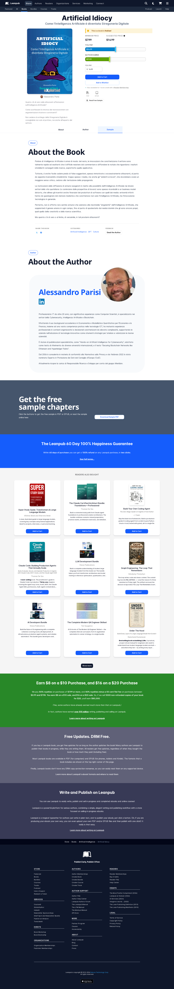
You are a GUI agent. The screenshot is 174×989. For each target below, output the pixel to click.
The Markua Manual (79, 910)
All (17, 9)
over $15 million (81, 712)
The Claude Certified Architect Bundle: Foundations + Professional (87, 504)
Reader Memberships (118, 874)
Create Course (77, 882)
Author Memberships (80, 874)
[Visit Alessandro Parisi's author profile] (118, 284)
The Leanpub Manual (80, 904)
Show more (87, 666)
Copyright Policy (116, 921)
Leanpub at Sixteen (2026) (120, 896)
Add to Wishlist (102, 83)
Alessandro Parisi (51, 97)
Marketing (88, 3)
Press (74, 948)
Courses (44, 9)
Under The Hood (136, 630)
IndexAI (37, 910)
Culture (96, 232)
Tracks (53, 9)
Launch (159, 9)
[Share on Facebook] (41, 232)
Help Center (114, 882)
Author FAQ (76, 896)
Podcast (148, 9)
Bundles (34, 9)
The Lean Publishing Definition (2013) (124, 904)
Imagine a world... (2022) (119, 901)
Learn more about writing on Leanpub (87, 718)
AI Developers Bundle (37, 622)
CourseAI (37, 904)
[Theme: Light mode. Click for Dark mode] (153, 3)
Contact (75, 945)
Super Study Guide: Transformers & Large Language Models (37, 511)
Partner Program (78, 923)
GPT (90, 232)
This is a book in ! (101, 31)
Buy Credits (114, 877)
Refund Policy (115, 926)
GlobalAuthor (39, 907)
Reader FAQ (114, 880)
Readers (49, 3)
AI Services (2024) (117, 899)
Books (24, 9)
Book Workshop (40, 932)
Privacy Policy (115, 923)
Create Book (77, 877)
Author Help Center (79, 899)
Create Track (77, 885)
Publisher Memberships (43, 948)
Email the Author (114, 232)
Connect (100, 3)
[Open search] (146, 3)
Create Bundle (77, 880)
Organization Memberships (44, 945)
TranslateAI (38, 921)
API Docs (75, 913)
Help (167, 9)
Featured (8, 9)
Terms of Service (116, 918)
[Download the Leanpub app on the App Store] (87, 981)
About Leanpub (78, 940)
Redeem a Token (40, 894)
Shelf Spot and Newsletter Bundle (47, 916)
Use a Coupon (39, 891)
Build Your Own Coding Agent (136, 509)
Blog (73, 942)
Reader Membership (121, 88)
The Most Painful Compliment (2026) (123, 893)
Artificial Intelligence (78, 232)
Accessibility (77, 929)
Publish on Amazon (41, 919)
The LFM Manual (78, 907)
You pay (88, 65)
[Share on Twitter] (36, 232)
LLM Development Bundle (87, 561)
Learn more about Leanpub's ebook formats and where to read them (87, 774)
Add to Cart (102, 77)
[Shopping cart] (160, 3)
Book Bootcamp (40, 935)
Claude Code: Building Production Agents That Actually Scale (37, 566)
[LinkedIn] (42, 301)
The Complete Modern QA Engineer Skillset (87, 622)
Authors (38, 3)
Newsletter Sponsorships (44, 913)
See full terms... (87, 459)
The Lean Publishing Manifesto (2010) (124, 907)
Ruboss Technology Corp (99, 972)
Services (76, 3)
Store (28, 3)
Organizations (62, 3)
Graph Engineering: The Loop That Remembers (136, 569)
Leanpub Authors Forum (81, 901)
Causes (75, 926)
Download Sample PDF (109, 417)
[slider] (115, 49)
